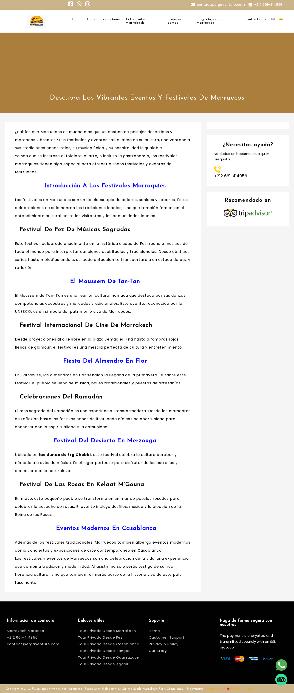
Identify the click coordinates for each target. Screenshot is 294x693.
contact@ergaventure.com (221, 4)
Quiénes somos (175, 21)
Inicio (77, 19)
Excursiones (111, 19)
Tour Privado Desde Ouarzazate (108, 657)
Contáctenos (255, 19)
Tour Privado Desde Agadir (103, 664)
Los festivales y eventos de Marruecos (53, 558)
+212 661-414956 (268, 4)
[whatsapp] (281, 663)
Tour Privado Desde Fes (100, 637)
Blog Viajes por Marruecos (209, 21)
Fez (143, 243)
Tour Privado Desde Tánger (104, 650)
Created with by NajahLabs (229, 688)
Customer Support (167, 637)
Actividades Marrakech (135, 21)
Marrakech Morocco (25, 630)
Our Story (158, 650)
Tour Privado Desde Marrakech (107, 630)
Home (154, 630)
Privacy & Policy (163, 644)
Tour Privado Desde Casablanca (108, 644)
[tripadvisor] (281, 678)
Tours (91, 19)
